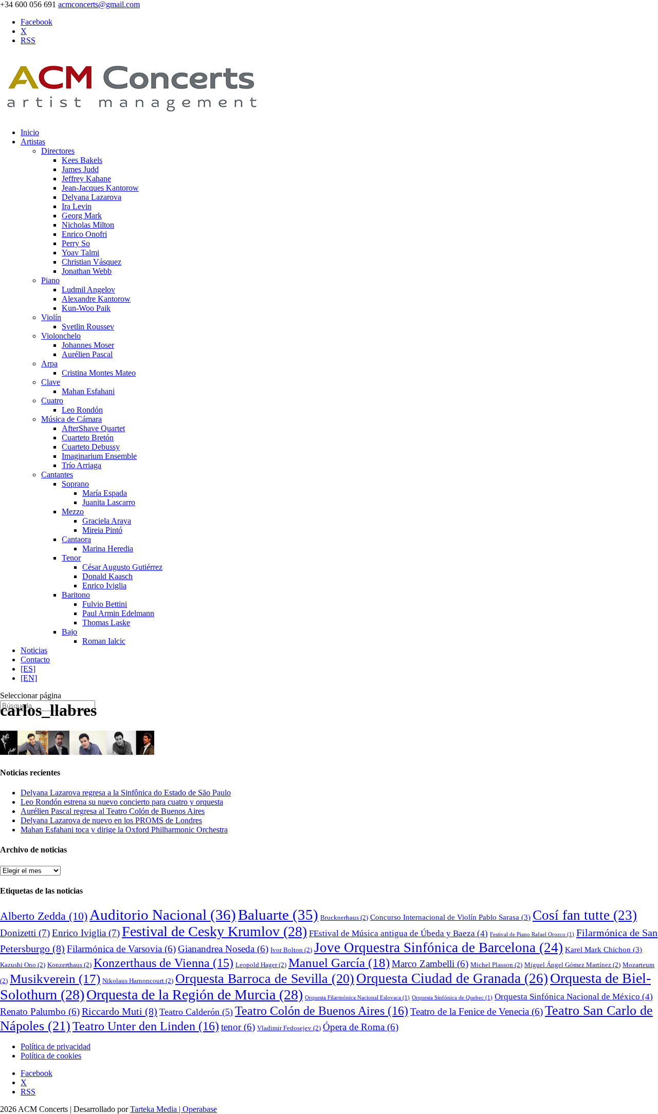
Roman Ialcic (103, 641)
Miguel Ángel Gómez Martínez (572, 965)
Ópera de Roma (360, 1027)
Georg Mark (82, 215)
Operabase (199, 1109)
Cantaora (76, 539)
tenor (238, 1027)
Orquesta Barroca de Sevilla (264, 978)
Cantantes (57, 474)
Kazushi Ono (22, 965)
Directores (58, 150)
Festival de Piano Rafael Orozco (532, 934)
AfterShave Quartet (93, 428)
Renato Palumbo (40, 1011)
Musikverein (55, 979)
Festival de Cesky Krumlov (214, 931)
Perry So (76, 243)
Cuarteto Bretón (88, 437)
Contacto (35, 659)
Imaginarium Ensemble (99, 456)
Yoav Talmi (80, 252)
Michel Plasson (496, 965)
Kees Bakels (82, 160)
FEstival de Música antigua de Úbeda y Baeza (398, 933)
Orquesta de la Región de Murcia (194, 994)
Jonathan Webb (87, 271)
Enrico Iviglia (104, 585)
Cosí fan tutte (585, 915)
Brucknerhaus (344, 917)
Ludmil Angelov (88, 289)
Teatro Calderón (196, 1012)
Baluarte (278, 914)
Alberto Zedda (43, 916)
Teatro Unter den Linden (145, 1026)
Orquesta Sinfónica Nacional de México (574, 996)
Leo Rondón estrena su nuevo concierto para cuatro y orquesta (122, 801)
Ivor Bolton (291, 950)
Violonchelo (61, 335)
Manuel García (339, 963)
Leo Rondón (82, 409)
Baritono (76, 594)
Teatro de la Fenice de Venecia (476, 1011)
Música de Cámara (71, 419)
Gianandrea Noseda (223, 948)
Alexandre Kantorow (96, 298)
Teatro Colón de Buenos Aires (321, 1010)
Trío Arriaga (81, 465)
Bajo (69, 631)
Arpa (49, 363)
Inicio (30, 132)
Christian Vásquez (91, 261)
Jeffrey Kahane (86, 178)
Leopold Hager (260, 965)
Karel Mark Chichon (603, 949)
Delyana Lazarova (91, 197)
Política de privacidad (55, 1046)
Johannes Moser (88, 345)
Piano (50, 280)
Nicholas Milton (88, 224)
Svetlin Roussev (88, 326)
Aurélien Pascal (87, 354)
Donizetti (25, 932)
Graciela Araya (106, 520)
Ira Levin (77, 206)
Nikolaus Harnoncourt (137, 981)
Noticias (34, 650)
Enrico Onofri (84, 234)
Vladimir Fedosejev (289, 1028)
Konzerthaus (69, 965)
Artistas (33, 141)
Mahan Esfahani (88, 391)
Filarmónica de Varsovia (121, 948)
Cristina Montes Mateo (99, 372)
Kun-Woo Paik (86, 308)
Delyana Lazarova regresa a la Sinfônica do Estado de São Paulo (126, 792)
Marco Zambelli (430, 963)
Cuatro (52, 400)
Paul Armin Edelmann (118, 613)
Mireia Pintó (102, 530)
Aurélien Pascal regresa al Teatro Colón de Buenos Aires (113, 811)
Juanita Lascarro (108, 502)
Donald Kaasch (107, 576)
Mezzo (73, 511)
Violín (51, 317)
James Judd (80, 169)
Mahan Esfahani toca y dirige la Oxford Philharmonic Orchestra (124, 829)
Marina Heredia (107, 548)
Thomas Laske (106, 622)
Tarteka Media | (156, 1109)
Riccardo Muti (119, 1011)
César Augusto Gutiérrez (122, 567)
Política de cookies (51, 1055)
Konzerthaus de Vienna (163, 963)
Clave (50, 382)
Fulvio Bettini (104, 604)
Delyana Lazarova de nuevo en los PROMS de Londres (111, 820)
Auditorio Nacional (162, 914)
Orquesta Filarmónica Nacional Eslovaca (357, 997)
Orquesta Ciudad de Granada (452, 978)
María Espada (104, 493)
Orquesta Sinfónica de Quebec (452, 997)
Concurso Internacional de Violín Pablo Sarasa (450, 917)
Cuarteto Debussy (91, 446)
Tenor (71, 557)
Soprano (75, 483)
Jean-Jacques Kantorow (100, 187)
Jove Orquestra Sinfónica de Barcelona (438, 947)
